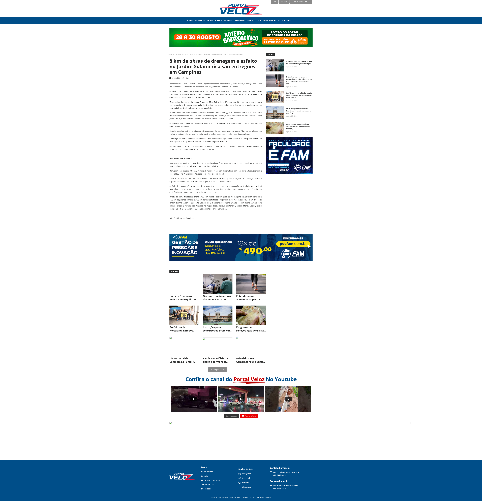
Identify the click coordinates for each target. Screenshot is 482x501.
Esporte (218, 20)
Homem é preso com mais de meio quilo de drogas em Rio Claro (182, 299)
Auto (258, 20)
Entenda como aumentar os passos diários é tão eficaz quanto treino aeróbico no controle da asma (299, 80)
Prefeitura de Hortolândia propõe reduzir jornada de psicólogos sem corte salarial (299, 95)
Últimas (190, 20)
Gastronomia (240, 20)
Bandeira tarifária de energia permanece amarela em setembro (216, 362)
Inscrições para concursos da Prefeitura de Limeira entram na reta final (298, 110)
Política (281, 20)
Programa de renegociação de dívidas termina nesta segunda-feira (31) (298, 126)
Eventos (251, 20)
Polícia (210, 20)
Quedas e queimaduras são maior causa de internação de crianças (299, 62)
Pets (289, 20)
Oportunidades (269, 20)
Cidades (198, 20)
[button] (200, 20)
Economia (228, 20)
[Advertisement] (289, 199)
